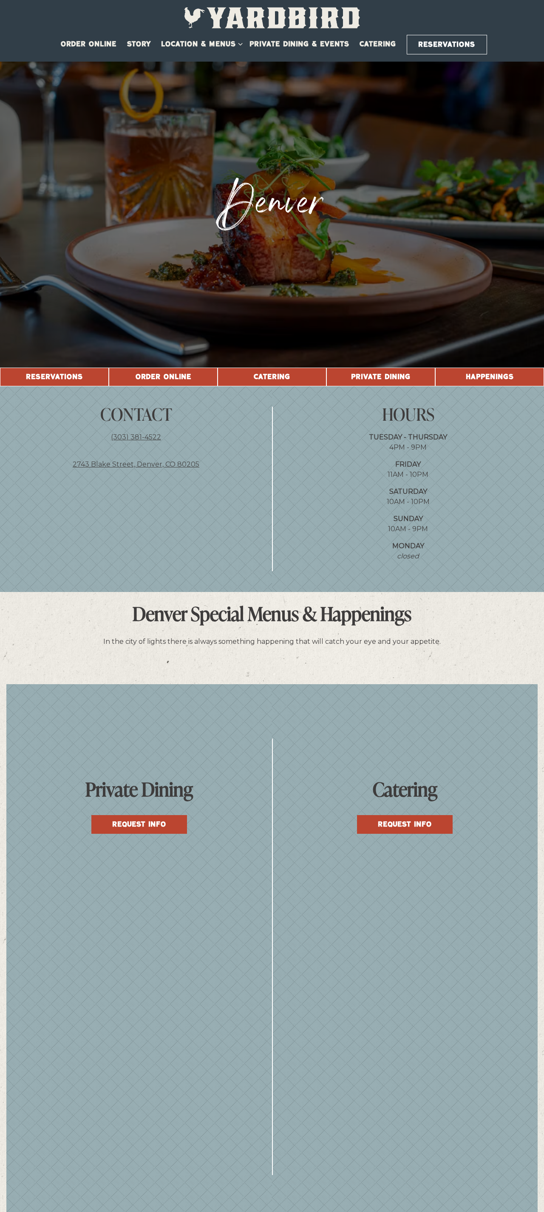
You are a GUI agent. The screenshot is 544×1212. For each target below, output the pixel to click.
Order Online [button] (88, 44)
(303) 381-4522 (136, 437)
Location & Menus (200, 44)
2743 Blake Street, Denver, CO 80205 (136, 464)
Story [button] (139, 44)
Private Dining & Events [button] (299, 44)
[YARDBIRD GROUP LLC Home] (272, 17)
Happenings (490, 377)
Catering (272, 377)
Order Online (163, 377)
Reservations (446, 44)
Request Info (139, 824)
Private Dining (381, 377)
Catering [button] (378, 44)
